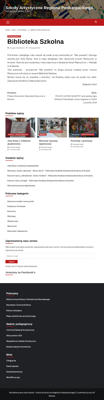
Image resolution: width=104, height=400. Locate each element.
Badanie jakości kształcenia (18, 346)
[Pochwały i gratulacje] (84, 128)
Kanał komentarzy (14, 372)
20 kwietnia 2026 (78, 146)
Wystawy (43, 134)
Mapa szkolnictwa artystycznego (21, 316)
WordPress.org (13, 377)
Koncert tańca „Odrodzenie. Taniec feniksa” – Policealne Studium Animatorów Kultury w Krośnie (50, 175)
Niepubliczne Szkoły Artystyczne (21, 341)
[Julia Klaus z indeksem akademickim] (20, 128)
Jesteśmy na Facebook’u (20, 272)
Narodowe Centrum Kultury (18, 305)
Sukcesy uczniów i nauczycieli (20, 201)
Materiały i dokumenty (17, 231)
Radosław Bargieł (14, 147)
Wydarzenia (12, 221)
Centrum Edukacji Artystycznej (20, 330)
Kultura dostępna (14, 310)
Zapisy (11, 261)
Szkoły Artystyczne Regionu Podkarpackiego (49, 7)
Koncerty (11, 211)
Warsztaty (12, 226)
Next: (75, 98)
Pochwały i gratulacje (81, 141)
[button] (8, 22)
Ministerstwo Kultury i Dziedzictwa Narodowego (28, 299)
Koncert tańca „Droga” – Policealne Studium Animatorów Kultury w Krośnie (40, 180)
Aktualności (44, 131)
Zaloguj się (11, 360)
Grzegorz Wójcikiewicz (17, 48)
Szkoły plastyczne (14, 36)
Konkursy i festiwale (16, 206)
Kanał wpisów (12, 366)
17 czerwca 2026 (14, 149)
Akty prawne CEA (14, 335)
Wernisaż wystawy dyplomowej (21, 185)
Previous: (26, 96)
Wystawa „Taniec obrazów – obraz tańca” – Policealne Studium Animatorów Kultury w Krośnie (48, 171)
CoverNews (81, 392)
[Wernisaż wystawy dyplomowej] (52, 128)
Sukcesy (11, 134)
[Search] (95, 22)
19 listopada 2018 (34, 48)
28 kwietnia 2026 (46, 149)
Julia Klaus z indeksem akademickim (23, 166)
